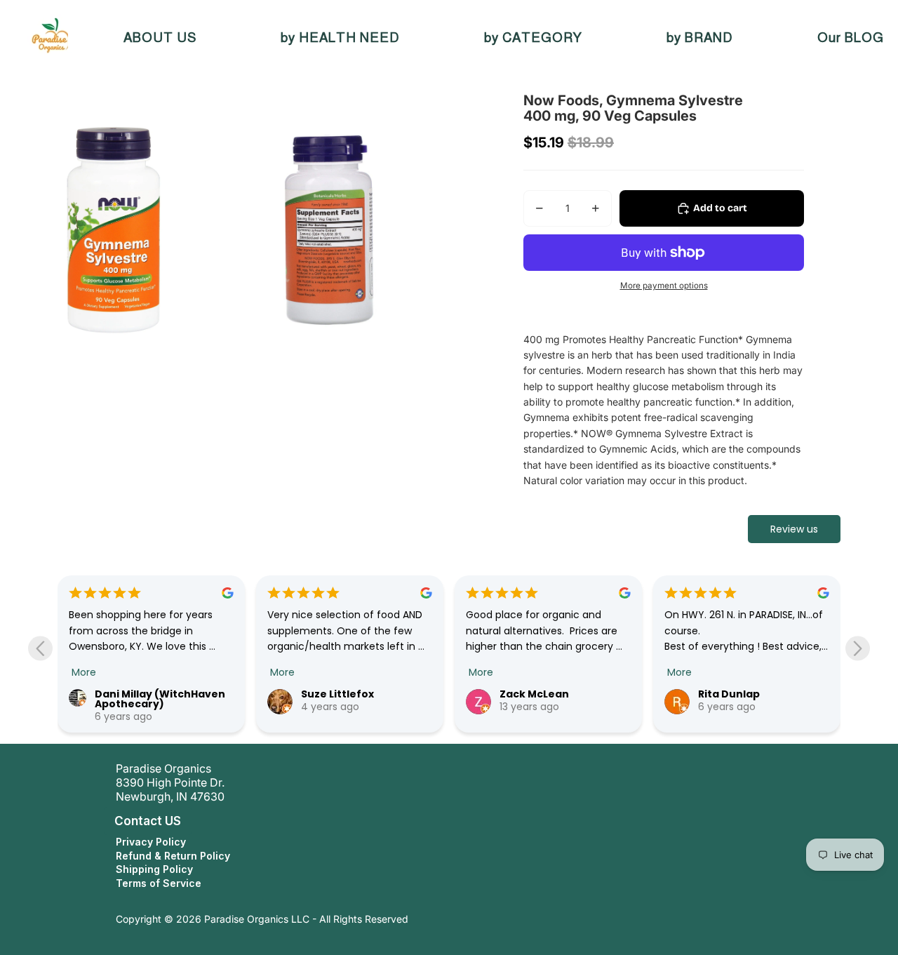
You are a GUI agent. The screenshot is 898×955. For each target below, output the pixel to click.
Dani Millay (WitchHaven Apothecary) (160, 699)
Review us (794, 529)
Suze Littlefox (337, 694)
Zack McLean (534, 694)
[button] (101, 821)
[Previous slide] (40, 648)
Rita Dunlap (729, 694)
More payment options (664, 285)
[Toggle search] (70, 38)
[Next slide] (857, 648)
